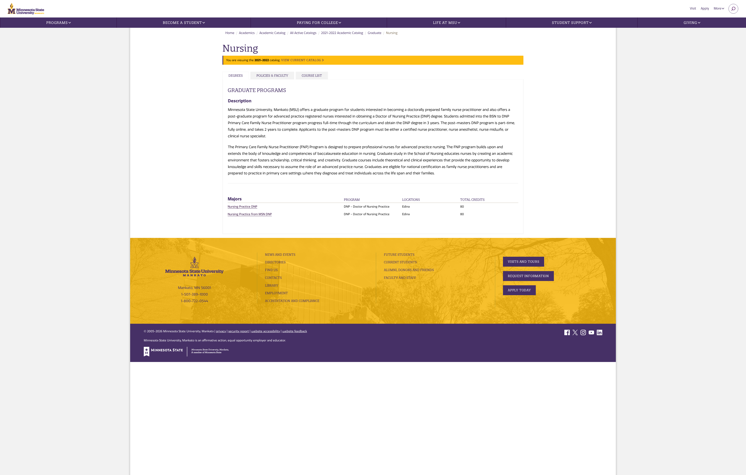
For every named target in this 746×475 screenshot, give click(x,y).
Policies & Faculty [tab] (272, 75)
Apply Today (519, 290)
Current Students (400, 262)
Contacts (273, 278)
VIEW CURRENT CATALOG (301, 60)
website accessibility (265, 331)
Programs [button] (57, 22)
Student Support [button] (570, 22)
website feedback (294, 331)
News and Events (280, 255)
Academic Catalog (272, 33)
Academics (247, 33)
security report (238, 331)
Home (229, 33)
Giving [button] (690, 22)
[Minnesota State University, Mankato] (194, 266)
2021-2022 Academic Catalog (342, 33)
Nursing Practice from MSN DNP (250, 214)
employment (276, 293)
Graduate (374, 33)
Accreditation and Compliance (292, 301)
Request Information (528, 276)
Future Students (399, 255)
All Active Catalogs (303, 33)
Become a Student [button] (182, 22)
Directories (275, 262)
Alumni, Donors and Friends (409, 270)
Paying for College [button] (317, 22)
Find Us (271, 270)
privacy (221, 331)
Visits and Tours (523, 262)
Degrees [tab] (235, 75)
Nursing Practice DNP (242, 206)
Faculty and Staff (400, 278)
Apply (705, 8)
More (718, 8)
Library (271, 285)
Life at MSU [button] (445, 22)
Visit (693, 8)
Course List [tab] (312, 75)
